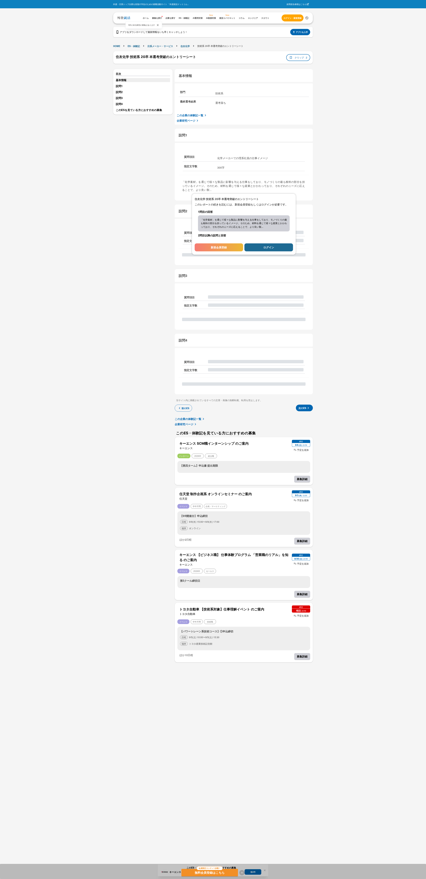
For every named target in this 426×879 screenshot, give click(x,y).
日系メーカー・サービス (160, 46)
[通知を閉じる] (157, 25)
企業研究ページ (186, 120)
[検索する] (307, 18)
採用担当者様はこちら (297, 4)
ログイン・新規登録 (293, 17)
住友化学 (185, 46)
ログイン (268, 247)
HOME (116, 46)
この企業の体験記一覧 (190, 115)
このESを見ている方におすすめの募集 (139, 110)
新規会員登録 (219, 247)
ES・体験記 (134, 46)
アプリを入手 (302, 32)
